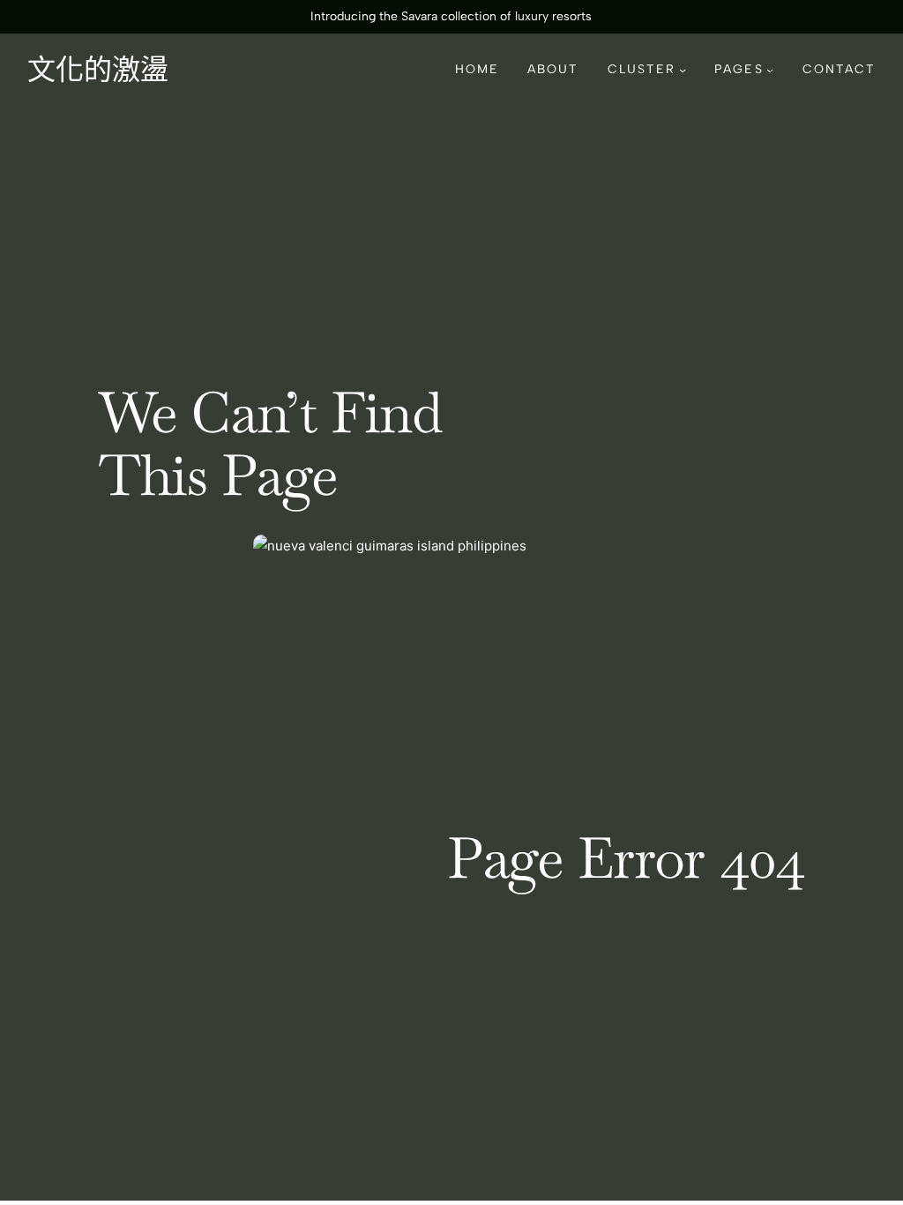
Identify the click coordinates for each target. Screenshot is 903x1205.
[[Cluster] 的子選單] (682, 69)
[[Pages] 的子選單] (769, 69)
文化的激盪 (97, 69)
